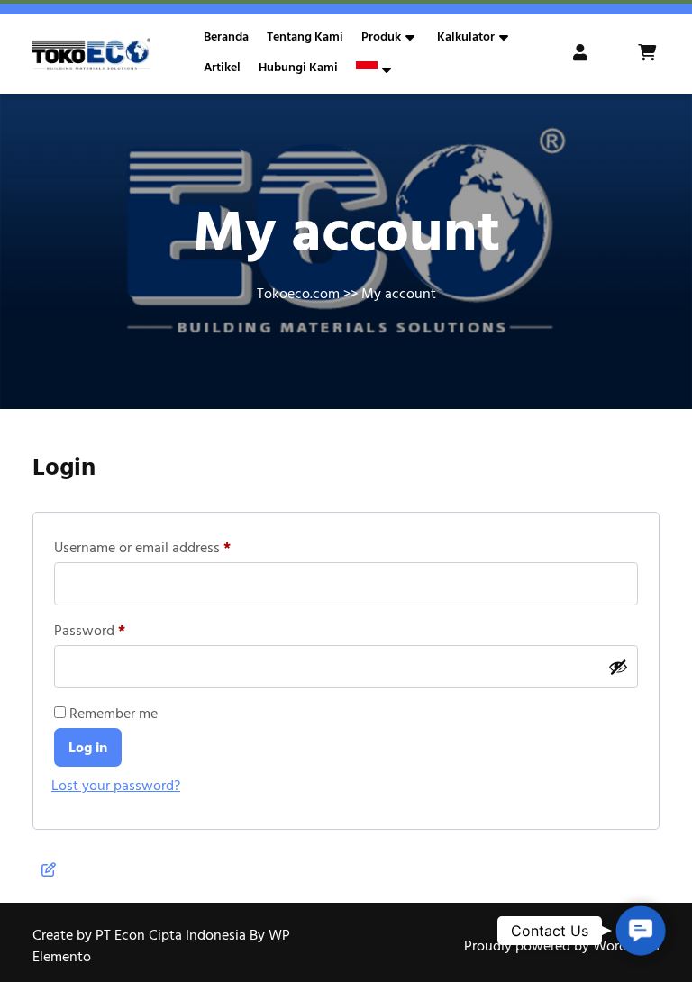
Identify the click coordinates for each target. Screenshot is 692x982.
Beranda (226, 37)
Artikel (222, 68)
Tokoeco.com (298, 294)
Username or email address (169, 545)
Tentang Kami (305, 37)
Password (116, 628)
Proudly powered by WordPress (562, 946)
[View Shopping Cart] (649, 54)
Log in (87, 748)
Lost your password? (115, 786)
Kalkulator (466, 37)
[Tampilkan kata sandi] (618, 667)
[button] (640, 930)
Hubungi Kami (298, 68)
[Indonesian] (367, 69)
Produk (381, 37)
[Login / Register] (582, 54)
